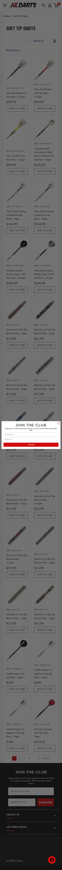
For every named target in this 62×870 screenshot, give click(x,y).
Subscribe (31, 445)
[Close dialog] (58, 423)
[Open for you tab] (52, 860)
